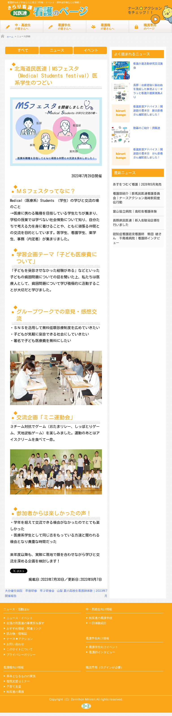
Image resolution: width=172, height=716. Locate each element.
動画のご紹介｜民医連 (146, 128)
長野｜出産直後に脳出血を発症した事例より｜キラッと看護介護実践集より (148, 91)
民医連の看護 (15, 691)
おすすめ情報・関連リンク (23, 628)
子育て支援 (13, 686)
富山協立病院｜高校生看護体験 (135, 211)
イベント (91, 50)
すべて (22, 50)
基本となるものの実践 (21, 676)
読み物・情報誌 (16, 633)
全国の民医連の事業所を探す (25, 623)
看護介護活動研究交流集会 (148, 65)
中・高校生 (23, 26)
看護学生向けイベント (103, 647)
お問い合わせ (15, 644)
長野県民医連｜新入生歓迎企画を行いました (136, 222)
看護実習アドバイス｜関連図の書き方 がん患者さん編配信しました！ (148, 153)
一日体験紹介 (97, 623)
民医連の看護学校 (100, 618)
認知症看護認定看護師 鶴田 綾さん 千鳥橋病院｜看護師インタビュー (137, 238)
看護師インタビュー (102, 652)
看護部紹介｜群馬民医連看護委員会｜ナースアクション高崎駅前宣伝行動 (136, 198)
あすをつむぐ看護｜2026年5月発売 (137, 184)
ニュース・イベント (19, 618)
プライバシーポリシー (21, 654)
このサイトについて (19, 649)
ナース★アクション (19, 638)
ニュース (57, 50)
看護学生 (64, 26)
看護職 (107, 26)
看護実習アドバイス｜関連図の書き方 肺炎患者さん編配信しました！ (148, 110)
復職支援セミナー (18, 681)
